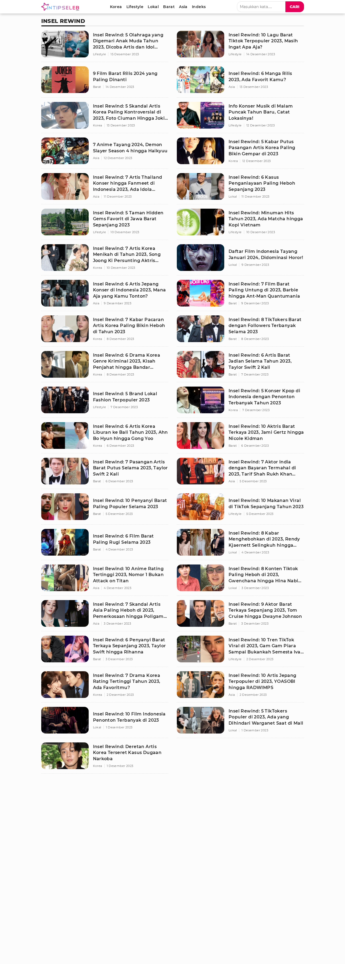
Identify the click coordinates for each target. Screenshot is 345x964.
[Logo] (61, 6)
